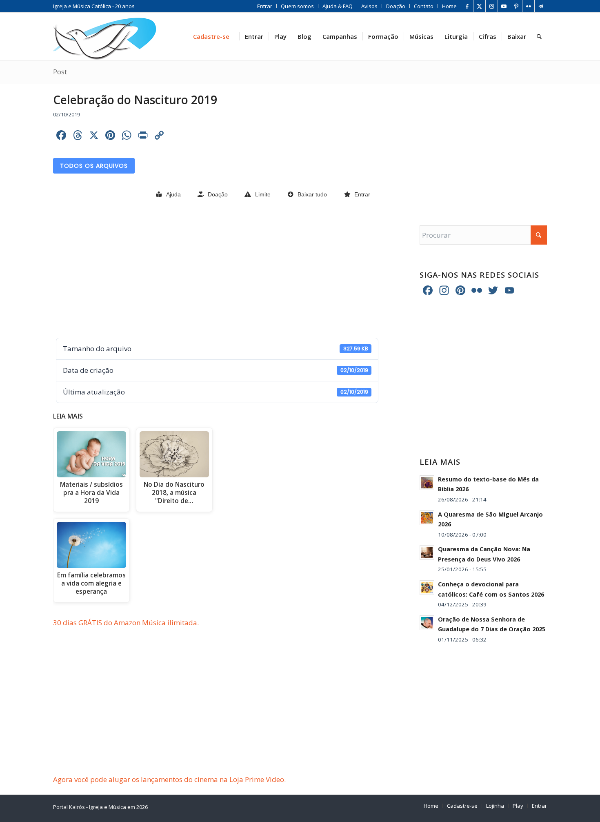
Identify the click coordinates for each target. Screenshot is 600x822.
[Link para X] (479, 6)
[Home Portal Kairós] (104, 36)
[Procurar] (539, 36)
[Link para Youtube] (504, 6)
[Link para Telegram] (541, 6)
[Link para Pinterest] (516, 6)
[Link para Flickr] (528, 6)
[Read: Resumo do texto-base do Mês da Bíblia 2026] (427, 482)
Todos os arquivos (94, 166)
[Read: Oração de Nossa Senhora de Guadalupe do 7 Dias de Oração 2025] (427, 622)
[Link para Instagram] (492, 6)
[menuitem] (265, 6)
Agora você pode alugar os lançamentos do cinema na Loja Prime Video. (169, 779)
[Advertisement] (215, 269)
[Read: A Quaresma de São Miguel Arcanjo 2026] (427, 517)
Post (60, 71)
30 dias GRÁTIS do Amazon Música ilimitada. (126, 622)
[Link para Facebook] (467, 6)
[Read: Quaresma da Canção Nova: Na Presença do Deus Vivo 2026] (427, 552)
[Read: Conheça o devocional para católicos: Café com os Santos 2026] (427, 587)
